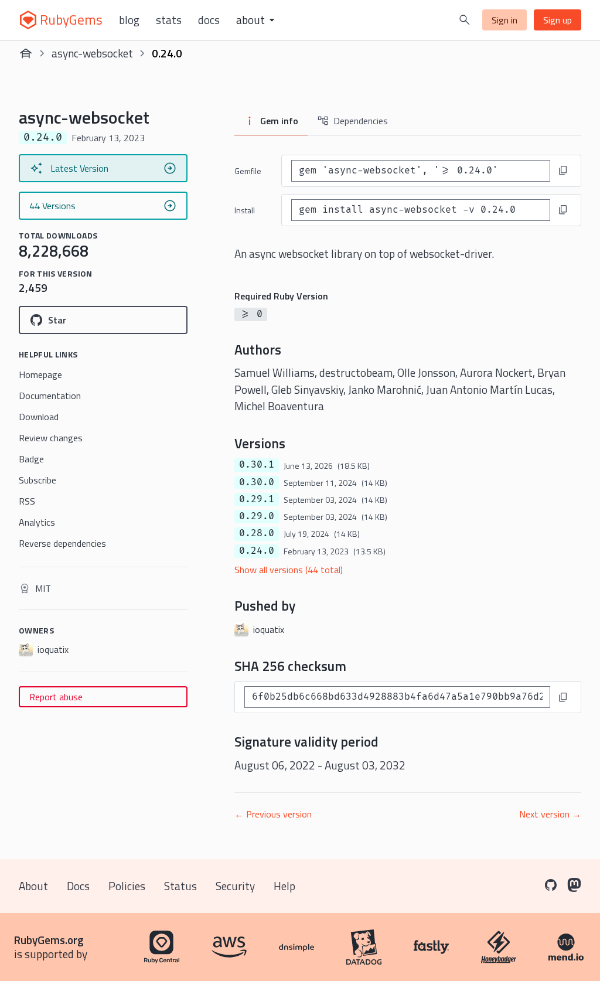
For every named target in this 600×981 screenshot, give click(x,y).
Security (235, 885)
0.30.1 (256, 465)
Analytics (37, 522)
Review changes (51, 438)
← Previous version (273, 814)
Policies (126, 885)
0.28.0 (256, 533)
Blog (129, 20)
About (33, 885)
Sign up (557, 20)
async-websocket (92, 53)
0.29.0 (256, 516)
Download (39, 417)
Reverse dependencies (62, 543)
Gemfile (247, 171)
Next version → (550, 814)
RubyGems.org (49, 939)
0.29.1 (256, 499)
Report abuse (56, 697)
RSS (27, 501)
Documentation (50, 396)
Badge (31, 459)
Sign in (504, 20)
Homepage (40, 374)
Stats (169, 20)
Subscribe (37, 480)
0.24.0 (256, 551)
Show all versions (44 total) (288, 570)
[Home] (25, 53)
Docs (209, 20)
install (244, 210)
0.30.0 (256, 482)
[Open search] (464, 19)
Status (180, 885)
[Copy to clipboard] (563, 170)
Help (284, 885)
